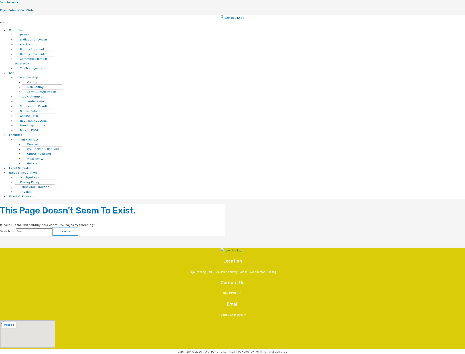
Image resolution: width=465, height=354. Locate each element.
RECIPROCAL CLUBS (33, 120)
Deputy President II (33, 54)
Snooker (33, 144)
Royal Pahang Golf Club (16, 10)
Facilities (15, 135)
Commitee (16, 30)
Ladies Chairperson (33, 39)
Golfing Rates (29, 115)
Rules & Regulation (23, 172)
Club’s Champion (32, 96)
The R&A (26, 191)
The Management (32, 68)
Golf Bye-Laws (29, 177)
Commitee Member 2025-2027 (31, 61)
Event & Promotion (22, 196)
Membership (29, 77)
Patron (24, 34)
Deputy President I (33, 49)
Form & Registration (41, 91)
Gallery (32, 163)
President (26, 44)
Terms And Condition (34, 187)
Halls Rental (36, 158)
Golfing (32, 82)
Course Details (30, 111)
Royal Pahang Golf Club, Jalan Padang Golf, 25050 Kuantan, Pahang (232, 272)
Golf (11, 73)
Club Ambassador (32, 101)
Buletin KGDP (29, 130)
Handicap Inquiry (32, 125)
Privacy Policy (29, 182)
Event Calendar (20, 168)
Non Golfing (35, 87)
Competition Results (34, 106)
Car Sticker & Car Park (43, 149)
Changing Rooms (39, 153)
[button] (232, 22)
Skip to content (11, 2)
